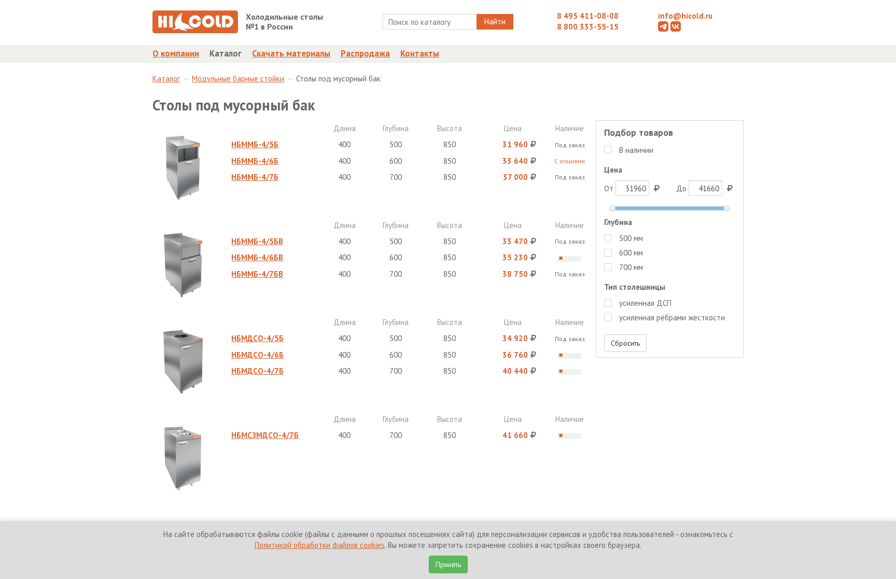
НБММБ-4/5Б (254, 144)
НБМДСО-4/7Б (257, 371)
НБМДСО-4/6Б (257, 355)
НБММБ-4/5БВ (257, 241)
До (682, 188)
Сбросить (625, 343)
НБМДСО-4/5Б (257, 338)
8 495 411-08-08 (588, 16)
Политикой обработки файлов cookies (320, 545)
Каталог (225, 53)
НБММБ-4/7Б (254, 177)
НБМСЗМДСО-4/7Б (265, 435)
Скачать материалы (291, 53)
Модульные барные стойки (238, 78)
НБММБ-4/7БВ (257, 274)
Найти (495, 21)
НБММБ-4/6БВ (257, 257)
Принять (448, 564)
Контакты (419, 53)
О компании (175, 53)
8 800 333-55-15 (588, 27)
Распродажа (365, 53)
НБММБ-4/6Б (254, 161)
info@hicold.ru (685, 16)
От (609, 188)
